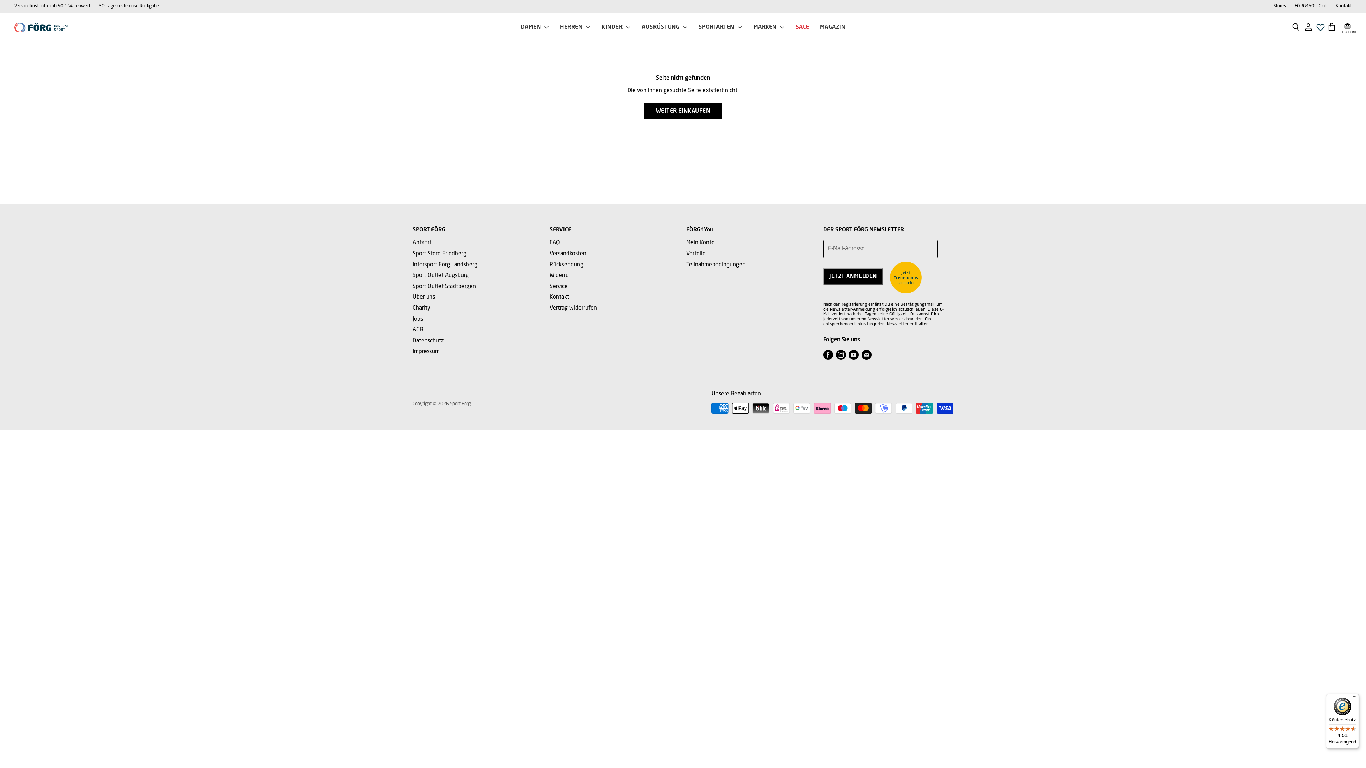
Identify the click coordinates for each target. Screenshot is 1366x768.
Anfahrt (422, 243)
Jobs (418, 319)
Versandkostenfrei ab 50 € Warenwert (52, 6)
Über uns (424, 297)
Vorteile (696, 254)
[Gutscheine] (1348, 26)
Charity (421, 308)
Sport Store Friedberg (439, 254)
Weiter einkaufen (683, 111)
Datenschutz (428, 341)
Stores (1280, 6)
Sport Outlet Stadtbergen (444, 286)
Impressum (426, 351)
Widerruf (560, 275)
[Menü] (1354, 698)
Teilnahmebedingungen (716, 265)
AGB (418, 330)
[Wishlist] (1320, 29)
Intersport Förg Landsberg (445, 265)
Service (559, 286)
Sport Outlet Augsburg (441, 275)
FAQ (555, 243)
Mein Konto (700, 243)
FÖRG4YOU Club (1310, 6)
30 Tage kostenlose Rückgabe (129, 6)
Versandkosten (568, 254)
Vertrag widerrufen (573, 308)
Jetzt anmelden (853, 276)
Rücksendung (566, 265)
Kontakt (1344, 6)
